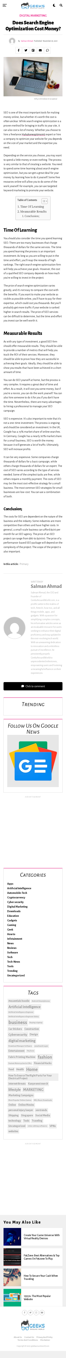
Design (34, 1034)
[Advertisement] (33, 831)
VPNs (53, 1126)
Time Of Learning (32, 206)
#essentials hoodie (18, 1000)
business (17, 1022)
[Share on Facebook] (18, 50)
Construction (31, 1029)
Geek (10, 929)
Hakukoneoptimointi (33, 134)
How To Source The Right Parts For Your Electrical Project (30, 1077)
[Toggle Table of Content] (43, 201)
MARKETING (33, 1090)
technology (14, 1120)
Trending (12, 970)
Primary (24, 564)
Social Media (42, 1115)
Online (12, 1104)
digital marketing (21, 1041)
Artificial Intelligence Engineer (20, 1012)
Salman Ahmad (27, 41)
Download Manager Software (20, 1046)
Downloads (14, 911)
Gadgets (12, 920)
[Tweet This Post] (26, 50)
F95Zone (30, 1051)
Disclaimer (45, 1340)
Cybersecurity (17, 1034)
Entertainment (16, 1050)
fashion (45, 1057)
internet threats (17, 1083)
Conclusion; (32, 216)
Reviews (12, 948)
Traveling (37, 1120)
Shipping (13, 1115)
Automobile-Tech (17, 893)
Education (13, 915)
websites (13, 1131)
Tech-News (13, 961)
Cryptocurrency (16, 897)
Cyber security (15, 902)
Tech (9, 957)
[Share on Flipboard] (33, 50)
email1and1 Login (41, 1046)
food (11, 1069)
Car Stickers (15, 1029)
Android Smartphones (41, 1001)
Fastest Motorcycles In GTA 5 (20, 1063)
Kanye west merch (38, 1083)
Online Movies (26, 1104)
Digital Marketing (17, 906)
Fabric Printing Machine (21, 1057)
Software (12, 952)
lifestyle (14, 1090)
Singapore (27, 1115)
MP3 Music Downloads (43, 1100)
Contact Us (29, 1337)
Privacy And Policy (44, 1337)
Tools (10, 966)
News (10, 943)
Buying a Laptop (36, 1022)
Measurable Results (33, 211)
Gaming (11, 925)
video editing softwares (37, 1126)
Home (32, 1069)
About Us (18, 1337)
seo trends (41, 1110)
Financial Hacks (43, 1063)
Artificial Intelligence (19, 888)
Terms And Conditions (28, 1340)
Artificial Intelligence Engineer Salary (23, 1016)
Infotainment (14, 938)
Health (20, 1069)
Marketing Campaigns (20, 1095)
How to (11, 934)
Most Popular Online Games (19, 1100)
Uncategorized (16, 975)
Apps (10, 883)
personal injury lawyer (20, 1110)
